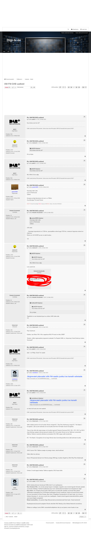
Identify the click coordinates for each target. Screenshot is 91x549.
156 (11, 330)
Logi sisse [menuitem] (84, 29)
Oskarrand (14, 325)
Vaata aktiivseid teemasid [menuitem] (82, 32)
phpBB (10, 523)
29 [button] (79, 87)
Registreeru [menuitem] (75, 29)
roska (14, 487)
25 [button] (68, 87)
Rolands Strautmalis (15, 210)
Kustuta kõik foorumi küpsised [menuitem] (63, 522)
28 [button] (76, 87)
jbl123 (14, 129)
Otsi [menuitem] (8, 51)
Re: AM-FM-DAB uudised (35, 117)
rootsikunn (14, 379)
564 (11, 134)
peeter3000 (15, 191)
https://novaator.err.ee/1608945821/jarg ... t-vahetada (42, 378)
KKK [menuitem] (4, 51)
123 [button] (83, 87)
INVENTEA (21, 526)
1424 (11, 384)
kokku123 (14, 145)
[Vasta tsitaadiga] (84, 116)
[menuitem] (6, 528)
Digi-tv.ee (14, 40)
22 (11, 215)
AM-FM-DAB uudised (14, 84)
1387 (11, 492)
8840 (11, 196)
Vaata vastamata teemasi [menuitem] (67, 32)
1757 (11, 150)
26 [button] (71, 87)
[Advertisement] (45, 12)
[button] (60, 87)
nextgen (27, 526)
